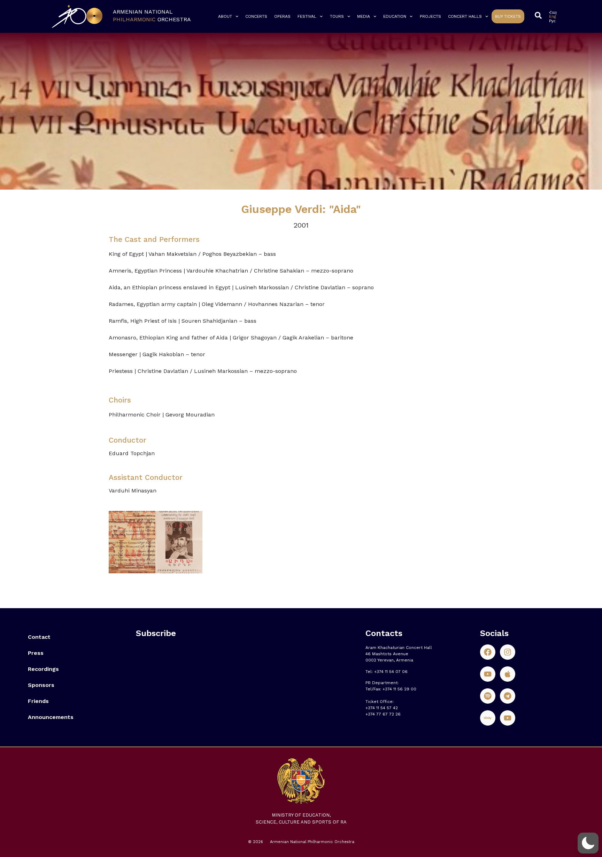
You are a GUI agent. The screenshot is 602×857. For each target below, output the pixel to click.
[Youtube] (487, 674)
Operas (282, 16)
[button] (588, 843)
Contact (39, 637)
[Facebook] (487, 652)
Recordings (43, 669)
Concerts (256, 16)
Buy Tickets (508, 16)
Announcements (51, 717)
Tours (337, 16)
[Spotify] (487, 696)
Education (394, 16)
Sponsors (41, 685)
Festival (307, 16)
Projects (430, 16)
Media (363, 16)
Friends (38, 701)
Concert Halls (465, 16)
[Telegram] (507, 696)
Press (36, 653)
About (225, 16)
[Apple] (507, 674)
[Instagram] (507, 652)
